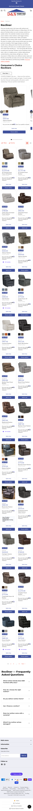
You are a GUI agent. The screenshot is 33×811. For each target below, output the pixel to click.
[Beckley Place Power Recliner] (8, 368)
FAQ (28, 788)
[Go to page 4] (15, 139)
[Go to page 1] (11, 139)
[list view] (30, 143)
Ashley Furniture (6, 122)
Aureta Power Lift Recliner (22, 299)
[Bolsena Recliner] (8, 450)
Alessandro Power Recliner (23, 213)
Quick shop (14, 128)
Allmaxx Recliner (6, 253)
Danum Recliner (6, 640)
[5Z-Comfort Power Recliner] (24, 154)
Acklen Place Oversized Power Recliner (8, 213)
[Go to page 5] (16, 139)
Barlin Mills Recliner (23, 343)
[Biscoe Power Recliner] (24, 368)
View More (5, 73)
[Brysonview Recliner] (8, 492)
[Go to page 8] (20, 139)
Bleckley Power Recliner (24, 426)
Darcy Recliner (22, 640)
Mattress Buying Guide (6, 790)
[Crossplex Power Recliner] (24, 578)
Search (4, 787)
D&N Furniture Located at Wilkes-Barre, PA (13, 793)
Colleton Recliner (22, 554)
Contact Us (16, 787)
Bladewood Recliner (7, 422)
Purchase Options (24, 787)
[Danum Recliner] (8, 622)
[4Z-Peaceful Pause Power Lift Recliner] (8, 154)
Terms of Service (21, 788)
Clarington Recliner (7, 554)
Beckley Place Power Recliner (7, 382)
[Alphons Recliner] (14, 97)
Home (2, 21)
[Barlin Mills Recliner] (24, 325)
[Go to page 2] (12, 139)
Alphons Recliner (7, 120)
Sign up (24, 755)
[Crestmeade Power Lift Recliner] (8, 578)
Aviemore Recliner (6, 343)
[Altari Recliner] (8, 281)
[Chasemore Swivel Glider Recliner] (24, 492)
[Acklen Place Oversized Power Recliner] (8, 198)
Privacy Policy (13, 788)
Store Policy (5, 788)
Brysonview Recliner (7, 507)
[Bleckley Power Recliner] (24, 408)
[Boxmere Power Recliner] (24, 450)
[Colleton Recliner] (24, 540)
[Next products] (31, 111)
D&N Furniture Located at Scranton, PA (15, 792)
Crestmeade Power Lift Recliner (8, 597)
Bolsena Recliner (6, 468)
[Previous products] (1, 111)
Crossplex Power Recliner (22, 593)
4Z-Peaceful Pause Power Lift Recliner (7, 173)
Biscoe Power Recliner (24, 382)
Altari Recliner (5, 299)
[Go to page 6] (17, 139)
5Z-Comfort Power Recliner (23, 173)
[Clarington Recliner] (8, 540)
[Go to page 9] (21, 139)
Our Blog (27, 793)
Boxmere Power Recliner (24, 464)
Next (23, 664)
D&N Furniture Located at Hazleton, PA (21, 790)
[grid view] (27, 143)
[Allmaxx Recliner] (8, 238)
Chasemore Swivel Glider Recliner (23, 511)
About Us (10, 787)
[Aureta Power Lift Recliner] (24, 281)
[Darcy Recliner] (24, 622)
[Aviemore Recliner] (8, 325)
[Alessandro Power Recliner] (24, 198)
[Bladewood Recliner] (8, 408)
